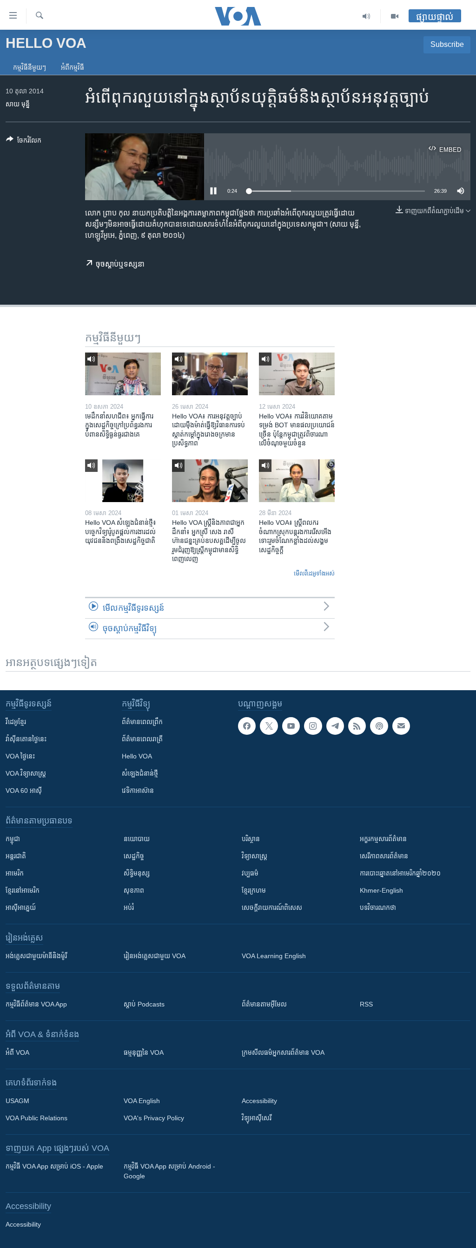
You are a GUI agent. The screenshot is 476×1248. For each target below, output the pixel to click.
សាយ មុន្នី (18, 104)
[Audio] (366, 16)
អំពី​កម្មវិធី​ (72, 67)
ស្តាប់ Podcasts (144, 1004)
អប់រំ (129, 907)
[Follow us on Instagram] (313, 726)
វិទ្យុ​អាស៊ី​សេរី (256, 1118)
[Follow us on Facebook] (247, 726)
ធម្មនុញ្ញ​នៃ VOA (144, 1052)
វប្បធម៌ (250, 873)
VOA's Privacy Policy (154, 1118)
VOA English (142, 1100)
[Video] (395, 16)
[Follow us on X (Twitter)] (269, 726)
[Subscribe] (401, 726)
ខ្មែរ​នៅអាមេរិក (23, 890)
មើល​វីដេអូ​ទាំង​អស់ (314, 573)
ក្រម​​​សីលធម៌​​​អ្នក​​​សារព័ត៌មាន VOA (283, 1052)
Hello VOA (137, 756)
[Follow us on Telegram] (335, 726)
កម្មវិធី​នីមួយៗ (29, 67)
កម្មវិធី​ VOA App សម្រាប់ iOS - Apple (54, 1166)
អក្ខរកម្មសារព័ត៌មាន (383, 839)
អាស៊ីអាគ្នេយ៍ (21, 907)
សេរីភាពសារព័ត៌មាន (384, 856)
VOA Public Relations (36, 1118)
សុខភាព (134, 890)
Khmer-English (381, 890)
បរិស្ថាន (251, 839)
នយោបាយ (137, 839)
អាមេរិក (15, 873)
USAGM (17, 1100)
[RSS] (357, 726)
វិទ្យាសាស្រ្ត (254, 856)
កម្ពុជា (13, 839)
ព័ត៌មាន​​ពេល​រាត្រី (142, 739)
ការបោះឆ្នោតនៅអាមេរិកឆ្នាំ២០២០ (400, 873)
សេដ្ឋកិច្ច (134, 856)
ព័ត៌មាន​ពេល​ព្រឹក (142, 721)
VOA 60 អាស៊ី (24, 790)
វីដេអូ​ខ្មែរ (16, 721)
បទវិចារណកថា (378, 907)
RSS (366, 1004)
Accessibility (259, 1100)
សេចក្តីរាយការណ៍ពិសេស (272, 907)
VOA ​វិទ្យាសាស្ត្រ (26, 773)
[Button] (23, 141)
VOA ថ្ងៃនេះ (20, 756)
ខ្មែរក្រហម (254, 890)
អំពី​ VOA (17, 1052)
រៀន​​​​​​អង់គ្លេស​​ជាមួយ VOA (154, 956)
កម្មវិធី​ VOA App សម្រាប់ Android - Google (169, 1171)
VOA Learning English (274, 956)
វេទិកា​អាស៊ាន (138, 790)
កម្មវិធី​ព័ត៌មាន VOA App (36, 1004)
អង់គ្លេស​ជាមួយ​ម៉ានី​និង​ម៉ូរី (36, 956)
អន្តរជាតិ (16, 856)
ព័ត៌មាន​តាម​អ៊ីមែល (264, 1004)
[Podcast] (379, 726)
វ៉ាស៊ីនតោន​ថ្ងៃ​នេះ (26, 739)
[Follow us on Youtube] (291, 726)
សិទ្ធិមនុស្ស (137, 873)
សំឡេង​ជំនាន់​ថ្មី (140, 773)
